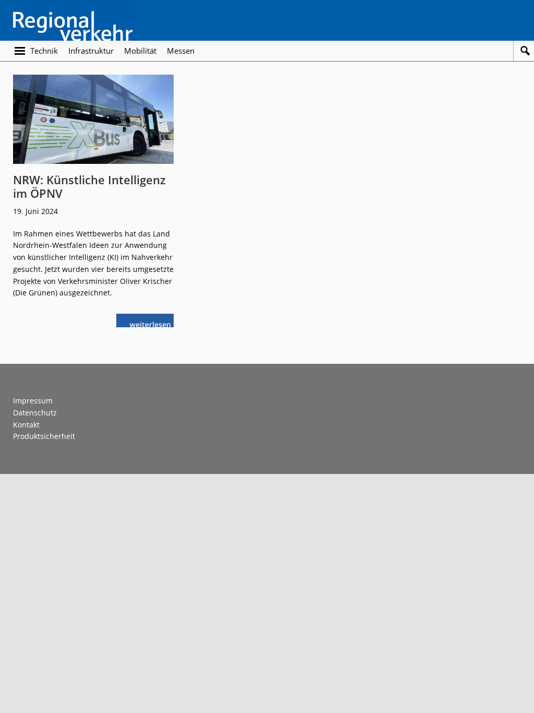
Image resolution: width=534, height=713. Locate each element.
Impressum (33, 401)
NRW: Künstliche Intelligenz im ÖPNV (89, 186)
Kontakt (26, 425)
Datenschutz (35, 413)
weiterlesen (153, 323)
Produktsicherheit (44, 436)
